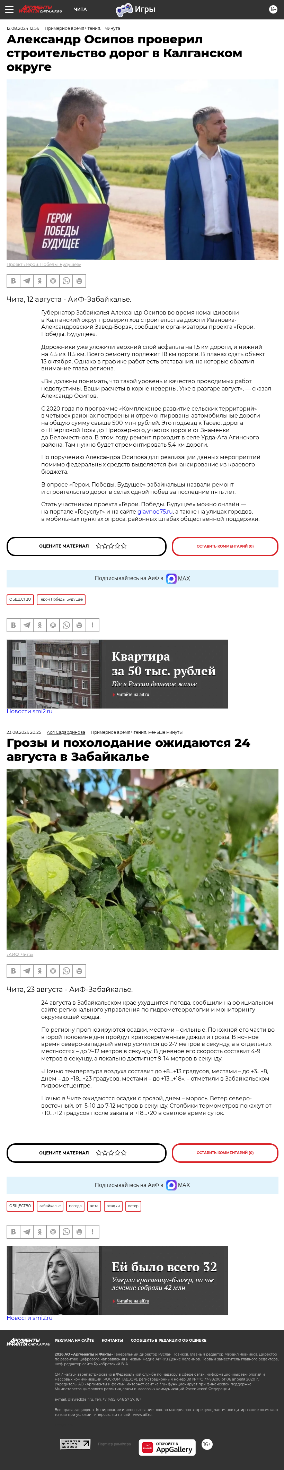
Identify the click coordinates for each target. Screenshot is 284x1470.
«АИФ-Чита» (20, 954)
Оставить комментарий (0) (225, 546)
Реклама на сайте (74, 1340)
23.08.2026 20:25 (24, 732)
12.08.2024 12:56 (23, 28)
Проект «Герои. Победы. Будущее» (44, 264)
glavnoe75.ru (155, 511)
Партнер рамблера (114, 1444)
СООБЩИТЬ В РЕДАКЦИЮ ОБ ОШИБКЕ (168, 1340)
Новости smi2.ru (30, 711)
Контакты (112, 1340)
